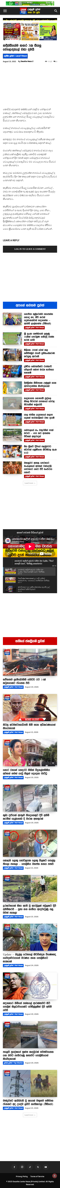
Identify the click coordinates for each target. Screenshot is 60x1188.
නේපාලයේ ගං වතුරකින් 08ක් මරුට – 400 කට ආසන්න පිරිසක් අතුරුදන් (38, 433)
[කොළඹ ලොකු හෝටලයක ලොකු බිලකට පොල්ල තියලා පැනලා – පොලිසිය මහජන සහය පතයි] (30, 843)
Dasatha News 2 (27, 61)
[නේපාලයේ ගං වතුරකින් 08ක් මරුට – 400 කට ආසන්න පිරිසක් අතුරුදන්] (12, 435)
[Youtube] (46, 1167)
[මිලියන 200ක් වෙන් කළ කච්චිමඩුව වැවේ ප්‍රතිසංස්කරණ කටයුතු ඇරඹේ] (12, 355)
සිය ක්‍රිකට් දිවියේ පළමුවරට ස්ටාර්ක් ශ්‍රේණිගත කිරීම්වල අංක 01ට (40, 449)
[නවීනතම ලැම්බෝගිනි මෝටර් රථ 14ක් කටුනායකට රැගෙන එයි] (30, 662)
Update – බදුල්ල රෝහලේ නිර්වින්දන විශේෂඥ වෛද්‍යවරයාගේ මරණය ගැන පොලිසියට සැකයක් (29, 958)
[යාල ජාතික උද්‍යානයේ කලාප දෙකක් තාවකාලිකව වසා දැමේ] (12, 419)
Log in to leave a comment (30, 249)
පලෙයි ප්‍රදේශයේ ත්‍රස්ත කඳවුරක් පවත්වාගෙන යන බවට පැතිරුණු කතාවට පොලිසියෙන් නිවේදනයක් (28, 1055)
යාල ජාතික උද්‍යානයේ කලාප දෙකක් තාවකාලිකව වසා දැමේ (39, 416)
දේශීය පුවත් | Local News (15, 55)
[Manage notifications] (54, 1175)
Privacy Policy (22, 1176)
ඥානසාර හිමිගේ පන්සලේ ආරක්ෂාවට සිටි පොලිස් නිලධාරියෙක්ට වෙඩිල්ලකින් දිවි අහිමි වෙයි (27, 1007)
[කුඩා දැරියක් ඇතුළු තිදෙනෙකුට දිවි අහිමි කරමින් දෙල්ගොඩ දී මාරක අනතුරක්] (30, 798)
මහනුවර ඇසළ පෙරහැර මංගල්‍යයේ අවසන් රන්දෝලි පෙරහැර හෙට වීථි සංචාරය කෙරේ (38, 467)
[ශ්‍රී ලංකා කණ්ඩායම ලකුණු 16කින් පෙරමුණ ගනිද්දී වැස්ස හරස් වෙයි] (12, 338)
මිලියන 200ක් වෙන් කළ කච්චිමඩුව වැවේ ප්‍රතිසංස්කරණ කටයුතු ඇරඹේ (39, 353)
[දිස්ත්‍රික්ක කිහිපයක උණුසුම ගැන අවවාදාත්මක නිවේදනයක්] (12, 387)
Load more (29, 483)
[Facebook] (14, 1167)
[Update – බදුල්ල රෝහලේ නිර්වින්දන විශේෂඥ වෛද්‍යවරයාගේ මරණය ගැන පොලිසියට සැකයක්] (30, 937)
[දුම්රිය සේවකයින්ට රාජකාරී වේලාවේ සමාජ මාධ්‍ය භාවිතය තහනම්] (12, 371)
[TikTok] (30, 1167)
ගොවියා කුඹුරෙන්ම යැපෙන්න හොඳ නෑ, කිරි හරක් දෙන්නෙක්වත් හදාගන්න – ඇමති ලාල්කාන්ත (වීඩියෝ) (38, 319)
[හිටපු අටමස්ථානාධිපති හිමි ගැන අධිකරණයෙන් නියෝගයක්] (30, 707)
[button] (5, 11)
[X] (38, 1167)
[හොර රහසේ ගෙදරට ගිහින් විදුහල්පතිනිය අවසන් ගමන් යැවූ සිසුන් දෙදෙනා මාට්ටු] (30, 752)
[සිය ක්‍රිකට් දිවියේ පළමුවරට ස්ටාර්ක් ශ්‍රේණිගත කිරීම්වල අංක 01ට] (12, 451)
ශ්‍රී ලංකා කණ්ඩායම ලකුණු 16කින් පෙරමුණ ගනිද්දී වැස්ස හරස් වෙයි (39, 336)
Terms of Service (37, 1176)
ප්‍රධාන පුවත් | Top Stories (13, 1063)
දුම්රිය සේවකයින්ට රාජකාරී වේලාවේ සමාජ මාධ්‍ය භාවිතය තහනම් (39, 369)
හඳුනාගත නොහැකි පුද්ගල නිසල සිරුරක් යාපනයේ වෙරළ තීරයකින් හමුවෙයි (39, 401)
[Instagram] (22, 1167)
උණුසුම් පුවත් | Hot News (34, 327)
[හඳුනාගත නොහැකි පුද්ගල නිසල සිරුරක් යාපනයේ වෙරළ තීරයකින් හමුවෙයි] (12, 403)
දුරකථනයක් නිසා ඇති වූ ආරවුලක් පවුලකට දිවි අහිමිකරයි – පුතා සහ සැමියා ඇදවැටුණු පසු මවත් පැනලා (29, 909)
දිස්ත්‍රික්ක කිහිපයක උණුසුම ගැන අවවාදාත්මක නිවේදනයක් (40, 384)
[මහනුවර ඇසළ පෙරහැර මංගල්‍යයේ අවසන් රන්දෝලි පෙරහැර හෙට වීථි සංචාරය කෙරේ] (12, 467)
